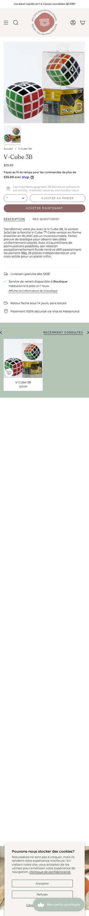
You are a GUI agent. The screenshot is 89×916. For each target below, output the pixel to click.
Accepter (42, 883)
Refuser (42, 894)
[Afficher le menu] (5, 22)
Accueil (8, 148)
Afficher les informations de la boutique (33, 290)
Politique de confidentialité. (50, 872)
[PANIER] (82, 22)
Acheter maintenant (44, 208)
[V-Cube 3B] (23, 358)
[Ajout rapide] (9, 372)
